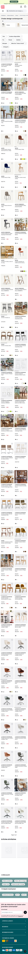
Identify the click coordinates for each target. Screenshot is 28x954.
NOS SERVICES (5, 926)
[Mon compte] (21, 6)
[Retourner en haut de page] (25, 951)
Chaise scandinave (7, 881)
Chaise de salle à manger (18, 884)
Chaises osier (6, 884)
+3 (25, 159)
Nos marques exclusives (7, 932)
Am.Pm (17, 895)
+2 (25, 271)
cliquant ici (20, 916)
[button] (25, 6)
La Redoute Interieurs (8, 895)
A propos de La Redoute (7, 921)
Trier (3, 36)
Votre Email (4, 909)
